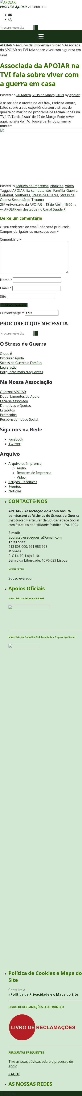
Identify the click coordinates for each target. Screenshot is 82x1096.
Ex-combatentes (39, 190)
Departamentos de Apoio (19, 396)
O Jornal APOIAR (13, 392)
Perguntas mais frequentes (21, 372)
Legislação (8, 367)
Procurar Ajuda (12, 358)
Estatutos (7, 410)
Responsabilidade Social (19, 419)
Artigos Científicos (22, 482)
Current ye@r (12, 313)
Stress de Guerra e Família (21, 362)
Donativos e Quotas (15, 405)
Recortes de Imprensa (34, 472)
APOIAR (18, 190)
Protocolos (8, 415)
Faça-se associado (14, 401)
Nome (6, 279)
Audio (21, 468)
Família (59, 190)
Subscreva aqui (20, 578)
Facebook (15, 439)
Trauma (37, 199)
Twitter (14, 444)
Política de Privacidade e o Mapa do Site (44, 994)
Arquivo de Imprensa (32, 186)
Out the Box (26, 1093)
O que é (6, 353)
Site (3, 296)
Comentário (10, 239)
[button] (41, 36)
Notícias (56, 186)
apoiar (74, 95)
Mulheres (22, 195)
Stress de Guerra (45, 195)
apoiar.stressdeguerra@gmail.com (35, 537)
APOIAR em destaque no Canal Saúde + (33, 209)
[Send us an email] (10, 15)
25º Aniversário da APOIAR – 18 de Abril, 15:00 (38, 204)
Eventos (14, 486)
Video (69, 186)
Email (6, 288)
